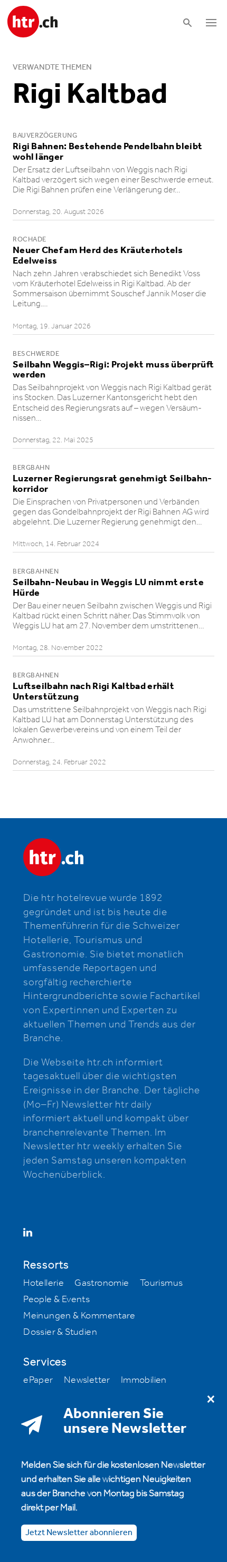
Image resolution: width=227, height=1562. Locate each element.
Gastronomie (101, 1283)
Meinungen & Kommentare (79, 1315)
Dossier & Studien (60, 1332)
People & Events (56, 1299)
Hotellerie (43, 1283)
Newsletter (87, 1380)
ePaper (38, 1380)
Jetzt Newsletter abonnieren (79, 1532)
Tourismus (161, 1283)
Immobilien (144, 1380)
